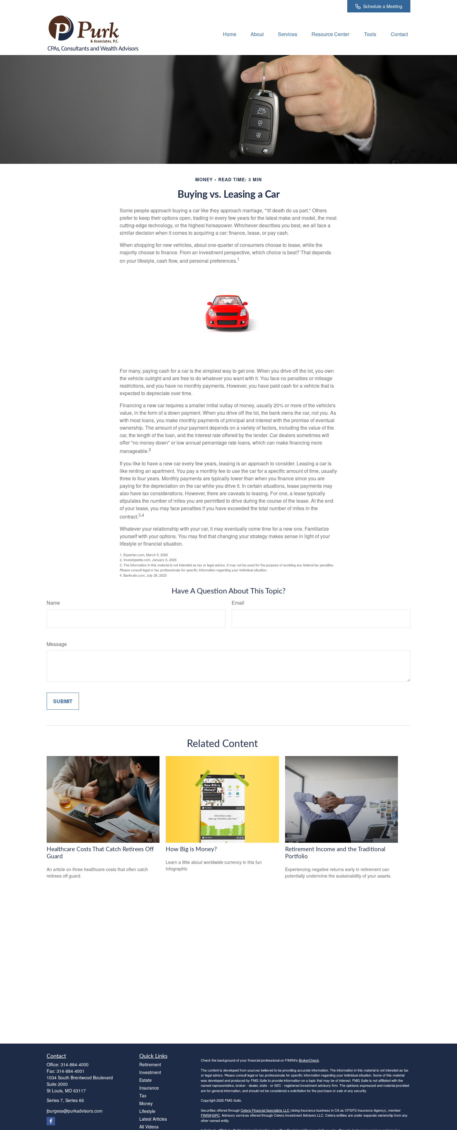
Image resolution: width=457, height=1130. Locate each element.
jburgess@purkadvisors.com (75, 1111)
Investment (150, 1072)
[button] (229, 33)
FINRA (206, 1115)
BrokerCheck (309, 1060)
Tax (142, 1095)
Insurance (149, 1088)
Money (146, 1103)
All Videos (149, 1126)
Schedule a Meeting (382, 6)
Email (238, 602)
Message (57, 644)
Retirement (150, 1064)
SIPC (216, 1115)
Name (53, 602)
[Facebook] (51, 1121)
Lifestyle (147, 1111)
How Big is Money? (191, 849)
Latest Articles (153, 1119)
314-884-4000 (75, 1064)
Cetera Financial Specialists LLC (265, 1110)
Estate (145, 1080)
